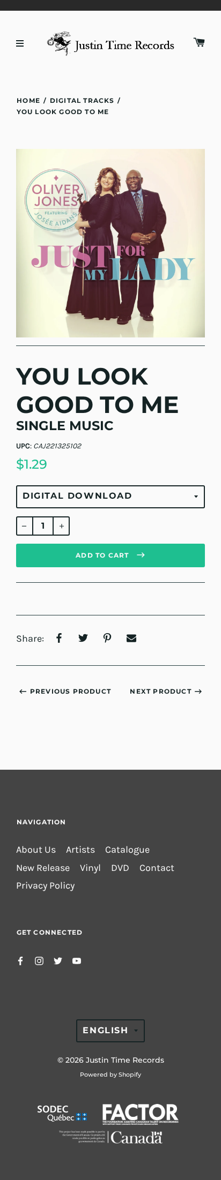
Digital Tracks (82, 100)
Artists (80, 849)
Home (28, 100)
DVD (120, 868)
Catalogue (127, 849)
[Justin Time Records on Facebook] (20, 960)
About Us (36, 849)
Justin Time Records (125, 1060)
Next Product (160, 691)
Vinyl (90, 868)
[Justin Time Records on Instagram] (39, 960)
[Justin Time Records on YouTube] (76, 960)
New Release (43, 868)
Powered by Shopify (110, 1074)
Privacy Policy (45, 885)
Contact (156, 868)
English (105, 1030)
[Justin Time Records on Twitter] (58, 960)
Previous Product (70, 691)
